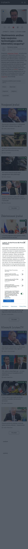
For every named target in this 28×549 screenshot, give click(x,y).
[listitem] (14, 271)
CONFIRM (8, 300)
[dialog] (14, 274)
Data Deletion (5, 306)
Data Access (14, 306)
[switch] (22, 274)
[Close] (24, 242)
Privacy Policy (22, 306)
